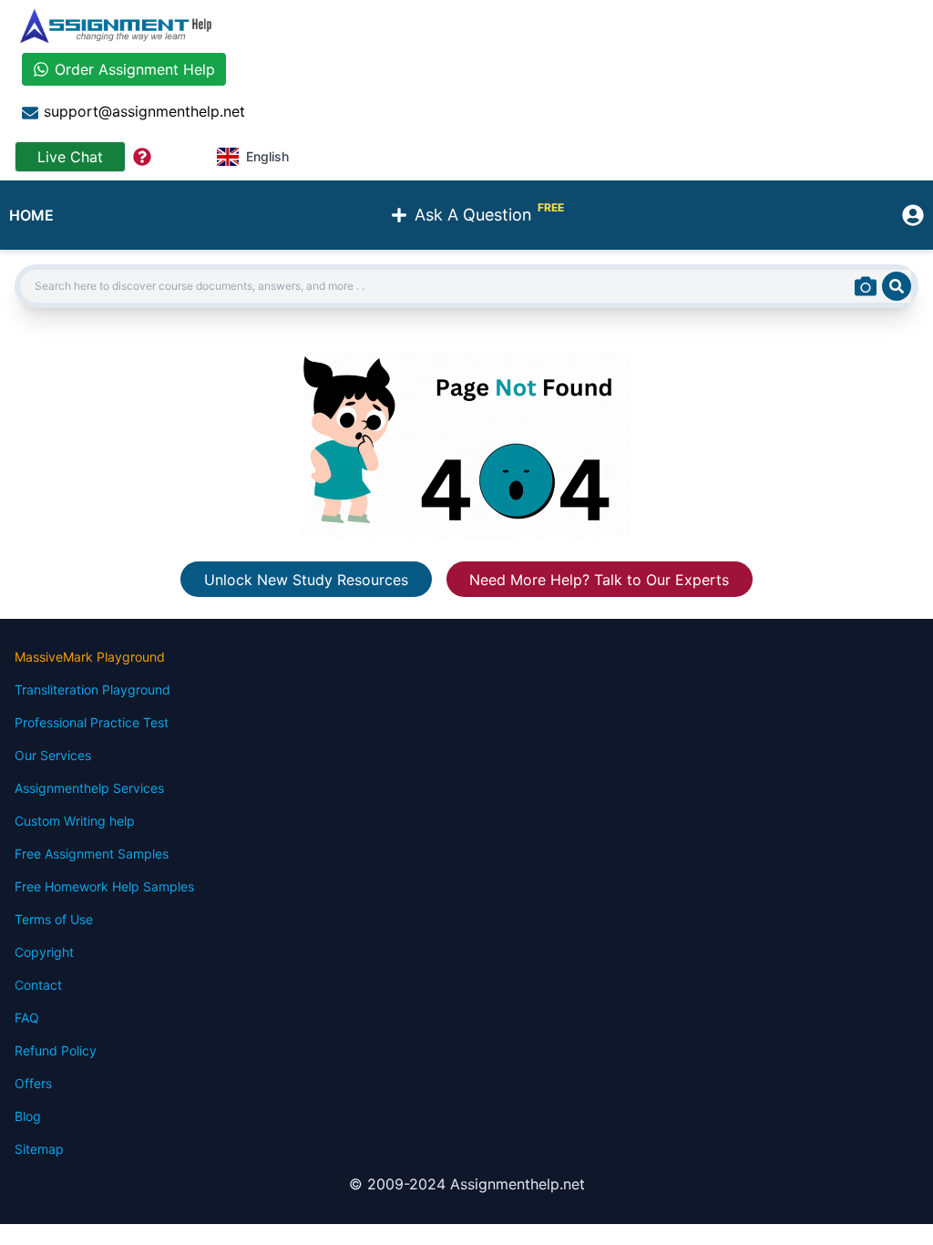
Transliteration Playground (92, 689)
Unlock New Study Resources (306, 579)
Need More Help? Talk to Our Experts (599, 579)
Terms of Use (54, 919)
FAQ (27, 1017)
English (267, 156)
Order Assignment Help (135, 69)
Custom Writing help (75, 820)
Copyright (44, 952)
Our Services (53, 755)
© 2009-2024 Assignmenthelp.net (467, 1184)
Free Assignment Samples (92, 853)
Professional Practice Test (92, 722)
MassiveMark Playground (90, 656)
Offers (33, 1083)
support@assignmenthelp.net (144, 111)
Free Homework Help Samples (104, 886)
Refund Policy (56, 1050)
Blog (28, 1116)
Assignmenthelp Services (89, 788)
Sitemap (39, 1149)
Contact (38, 985)
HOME (31, 215)
